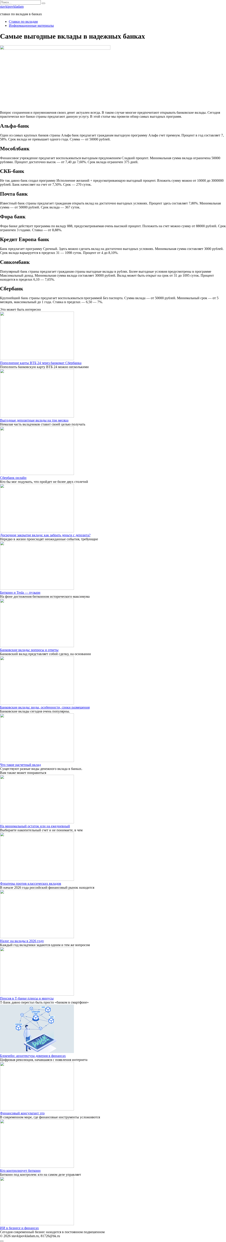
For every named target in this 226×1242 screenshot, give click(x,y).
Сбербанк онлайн (13, 478)
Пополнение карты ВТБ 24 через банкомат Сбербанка (40, 363)
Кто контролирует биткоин (20, 1170)
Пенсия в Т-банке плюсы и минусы (27, 998)
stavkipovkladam (12, 6)
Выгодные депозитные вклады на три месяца (34, 420)
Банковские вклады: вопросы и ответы (29, 650)
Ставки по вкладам (23, 21)
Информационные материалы (31, 25)
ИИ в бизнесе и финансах (19, 1228)
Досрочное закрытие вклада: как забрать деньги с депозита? (45, 535)
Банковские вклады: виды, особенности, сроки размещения (45, 707)
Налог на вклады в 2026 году (22, 941)
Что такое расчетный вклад (20, 765)
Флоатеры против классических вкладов (30, 883)
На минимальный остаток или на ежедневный (35, 826)
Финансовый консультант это (22, 1113)
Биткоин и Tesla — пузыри (20, 592)
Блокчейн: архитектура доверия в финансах (33, 1056)
